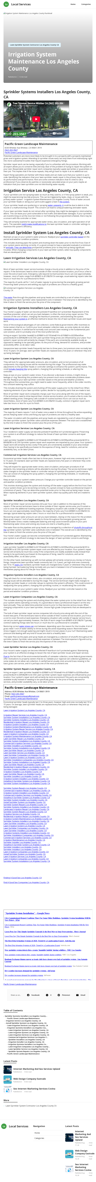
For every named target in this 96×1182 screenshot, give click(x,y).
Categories (86, 4)
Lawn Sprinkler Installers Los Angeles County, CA (25, 823)
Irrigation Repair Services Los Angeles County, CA (25, 715)
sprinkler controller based (71, 237)
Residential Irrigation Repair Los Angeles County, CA (26, 722)
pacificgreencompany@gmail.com (24, 696)
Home (73, 4)
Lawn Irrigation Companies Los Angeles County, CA (26, 734)
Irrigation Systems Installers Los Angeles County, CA (27, 833)
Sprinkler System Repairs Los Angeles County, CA (25, 788)
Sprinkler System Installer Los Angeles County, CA (25, 769)
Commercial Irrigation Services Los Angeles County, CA (28, 743)
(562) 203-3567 (11, 150)
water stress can (26, 626)
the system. (65, 201)
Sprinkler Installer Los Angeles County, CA (22, 842)
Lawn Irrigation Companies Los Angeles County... (29, 1047)
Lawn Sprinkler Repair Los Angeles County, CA (24, 738)
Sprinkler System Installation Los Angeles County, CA (27, 717)
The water (8, 297)
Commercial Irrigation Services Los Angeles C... (28, 1037)
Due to (6, 656)
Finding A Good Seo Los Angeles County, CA (23, 877)
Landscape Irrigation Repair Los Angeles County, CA (26, 809)
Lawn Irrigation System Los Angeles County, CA (24, 710)
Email (83, 995)
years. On (19, 564)
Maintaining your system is (15, 319)
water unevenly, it (55, 205)
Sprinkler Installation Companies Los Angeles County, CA (29, 760)
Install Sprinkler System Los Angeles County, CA (24, 802)
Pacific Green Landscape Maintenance (21, 152)
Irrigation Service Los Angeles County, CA (22, 814)
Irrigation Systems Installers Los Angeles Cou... (27, 1028)
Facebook (35, 995)
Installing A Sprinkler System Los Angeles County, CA (27, 781)
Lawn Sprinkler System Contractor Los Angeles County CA (34, 45)
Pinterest (66, 995)
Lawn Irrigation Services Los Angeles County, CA (25, 856)
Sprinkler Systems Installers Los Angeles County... (26, 1016)
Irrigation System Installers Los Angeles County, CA (26, 724)
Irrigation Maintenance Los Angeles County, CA (24, 840)
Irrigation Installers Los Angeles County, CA (23, 771)
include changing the (18, 369)
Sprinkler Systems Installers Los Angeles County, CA (26, 720)
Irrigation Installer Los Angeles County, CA (26, 1042)
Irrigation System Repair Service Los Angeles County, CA (28, 729)
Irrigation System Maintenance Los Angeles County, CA (28, 727)
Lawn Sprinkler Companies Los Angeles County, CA (26, 755)
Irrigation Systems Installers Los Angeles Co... (27, 1044)
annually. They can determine (19, 247)
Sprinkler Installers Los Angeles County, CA (22, 745)
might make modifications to (34, 224)
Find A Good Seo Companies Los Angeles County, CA (26, 882)
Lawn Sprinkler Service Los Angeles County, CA (24, 753)
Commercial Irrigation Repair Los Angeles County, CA (27, 790)
